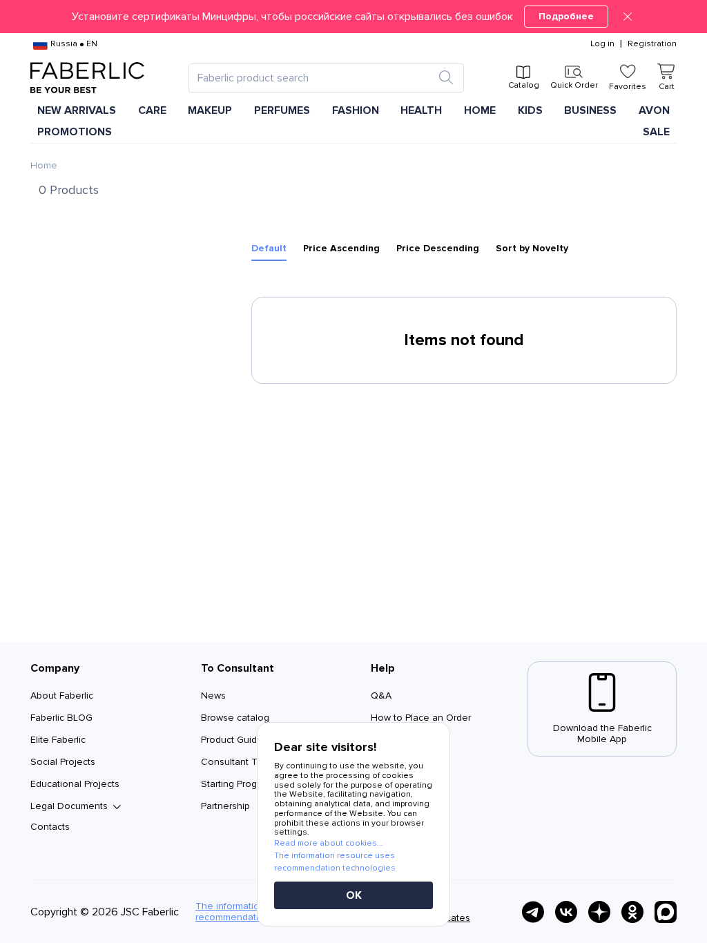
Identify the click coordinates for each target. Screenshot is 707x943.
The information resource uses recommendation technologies (335, 861)
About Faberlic (61, 695)
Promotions (74, 132)
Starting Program (237, 784)
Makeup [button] (210, 110)
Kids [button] (530, 110)
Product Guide (232, 740)
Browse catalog (235, 717)
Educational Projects (74, 784)
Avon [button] (654, 110)
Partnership (225, 806)
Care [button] (152, 110)
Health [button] (421, 110)
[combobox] (313, 78)
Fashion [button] (355, 110)
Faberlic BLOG (61, 717)
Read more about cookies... (328, 843)
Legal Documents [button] (69, 806)
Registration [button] (652, 44)
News (213, 695)
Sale (656, 132)
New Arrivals (76, 110)
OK (354, 895)
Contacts (50, 827)
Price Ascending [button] (341, 248)
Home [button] (480, 110)
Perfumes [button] (282, 110)
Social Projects (62, 762)
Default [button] (269, 248)
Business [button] (590, 110)
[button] (353, 16)
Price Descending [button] (437, 248)
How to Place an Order (421, 717)
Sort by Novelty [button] (532, 248)
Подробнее (566, 16)
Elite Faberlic (58, 740)
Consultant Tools (238, 762)
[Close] (627, 16)
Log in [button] (602, 44)
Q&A (381, 695)
